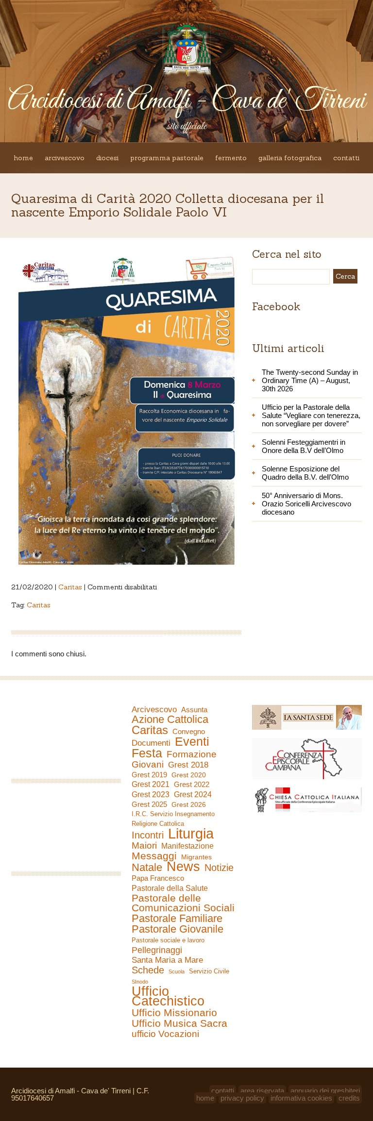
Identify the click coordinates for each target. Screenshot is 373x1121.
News (183, 866)
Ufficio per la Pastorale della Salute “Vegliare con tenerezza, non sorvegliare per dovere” (311, 415)
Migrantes (196, 857)
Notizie (219, 867)
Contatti (346, 157)
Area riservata (262, 1091)
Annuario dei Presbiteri (325, 1091)
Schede (148, 970)
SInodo (140, 982)
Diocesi (107, 157)
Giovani (148, 765)
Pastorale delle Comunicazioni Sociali (183, 903)
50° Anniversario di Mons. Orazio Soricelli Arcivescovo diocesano (306, 503)
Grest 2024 (193, 794)
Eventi (192, 741)
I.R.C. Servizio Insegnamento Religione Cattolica (173, 818)
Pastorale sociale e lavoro (168, 940)
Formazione (192, 754)
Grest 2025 (149, 804)
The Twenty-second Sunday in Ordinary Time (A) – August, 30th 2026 (310, 380)
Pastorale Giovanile (177, 929)
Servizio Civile (209, 971)
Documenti (151, 743)
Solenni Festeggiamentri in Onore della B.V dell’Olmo (303, 446)
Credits (349, 1098)
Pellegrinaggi (157, 950)
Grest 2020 (188, 775)
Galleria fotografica (290, 157)
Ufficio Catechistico (168, 996)
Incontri (148, 835)
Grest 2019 (149, 774)
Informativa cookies (301, 1098)
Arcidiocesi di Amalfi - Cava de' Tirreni (186, 101)
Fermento (231, 157)
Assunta (194, 709)
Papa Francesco (158, 878)
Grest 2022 (191, 784)
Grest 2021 (151, 784)
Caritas (70, 587)
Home (23, 157)
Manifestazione (187, 846)
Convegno (188, 732)
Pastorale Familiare (177, 918)
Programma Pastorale (166, 157)
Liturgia (191, 833)
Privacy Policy (242, 1098)
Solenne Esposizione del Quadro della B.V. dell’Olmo (305, 473)
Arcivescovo (65, 157)
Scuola (177, 971)
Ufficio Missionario (174, 1013)
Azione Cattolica (170, 719)
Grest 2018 (188, 765)
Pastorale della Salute (170, 888)
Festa (147, 753)
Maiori (144, 846)
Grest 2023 (151, 794)
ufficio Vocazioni (165, 1034)
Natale (147, 867)
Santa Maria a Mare (167, 960)
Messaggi (154, 856)
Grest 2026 (188, 804)
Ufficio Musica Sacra (179, 1023)
